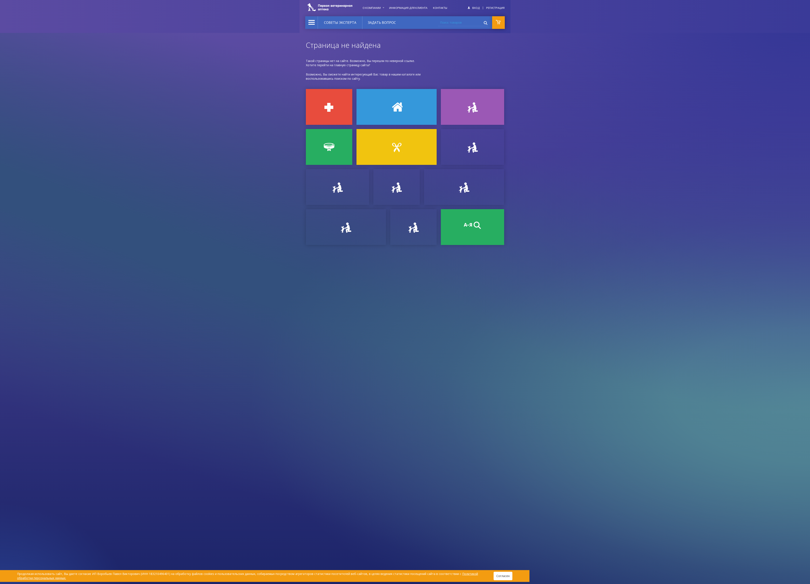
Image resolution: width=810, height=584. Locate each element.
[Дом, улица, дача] (396, 107)
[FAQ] (413, 227)
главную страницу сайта (351, 65)
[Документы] (472, 147)
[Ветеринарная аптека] (329, 107)
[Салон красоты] (396, 147)
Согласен (503, 576)
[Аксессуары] (329, 147)
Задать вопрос (382, 22)
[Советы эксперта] (346, 227)
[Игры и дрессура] (472, 107)
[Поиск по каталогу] (472, 227)
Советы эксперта (340, 22)
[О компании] (464, 187)
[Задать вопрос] (337, 187)
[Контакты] (396, 187)
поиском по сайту (347, 79)
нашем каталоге (403, 74)
